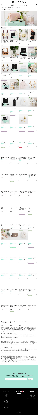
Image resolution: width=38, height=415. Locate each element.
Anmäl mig (30, 379)
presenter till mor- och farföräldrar (31, 362)
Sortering (3, 27)
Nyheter (17, 4)
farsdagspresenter (24, 362)
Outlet (17, 5)
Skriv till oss (32, 393)
